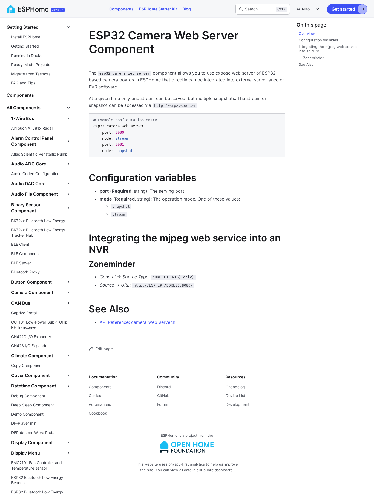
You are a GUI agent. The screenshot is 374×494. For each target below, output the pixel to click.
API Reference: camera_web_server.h (137, 322)
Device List (235, 395)
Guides (95, 395)
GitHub (163, 395)
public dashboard (218, 470)
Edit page (104, 348)
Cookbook (98, 413)
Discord (164, 386)
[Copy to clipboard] (278, 119)
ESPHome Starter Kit (158, 9)
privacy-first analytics (186, 464)
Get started (343, 9)
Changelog (235, 386)
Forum (162, 404)
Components (121, 9)
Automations (100, 404)
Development (237, 404)
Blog (186, 9)
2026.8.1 (58, 10)
